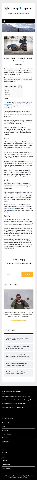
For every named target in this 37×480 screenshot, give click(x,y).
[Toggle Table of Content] (19, 86)
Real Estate (5, 437)
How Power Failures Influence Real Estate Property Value (17, 400)
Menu (31, 21)
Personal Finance (6, 434)
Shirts (7, 92)
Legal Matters (5, 430)
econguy (19, 64)
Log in (3, 457)
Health (3, 426)
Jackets (8, 94)
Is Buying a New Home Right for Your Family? (14, 403)
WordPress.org (6, 468)
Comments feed (6, 464)
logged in (16, 263)
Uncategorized (5, 441)
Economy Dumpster (18, 13)
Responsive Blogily (14, 477)
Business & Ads (6, 423)
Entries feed (5, 460)
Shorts (7, 90)
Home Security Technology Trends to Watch (13, 407)
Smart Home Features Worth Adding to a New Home (16, 396)
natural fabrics (11, 208)
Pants (7, 89)
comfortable (29, 143)
